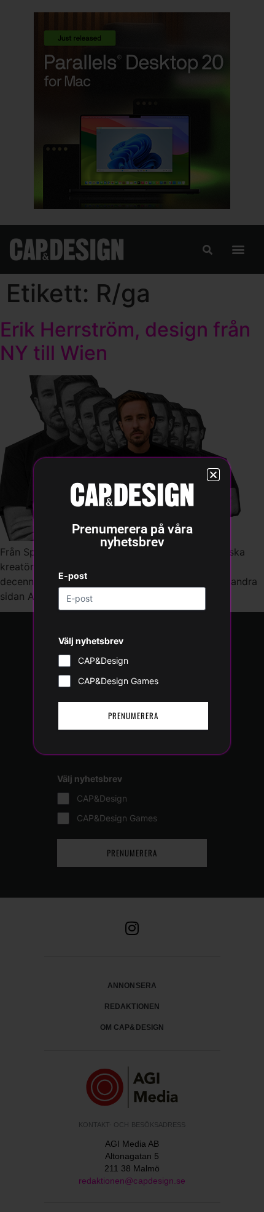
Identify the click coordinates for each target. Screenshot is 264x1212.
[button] (213, 474)
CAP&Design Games (118, 681)
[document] (132, 606)
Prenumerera (133, 715)
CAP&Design (103, 660)
